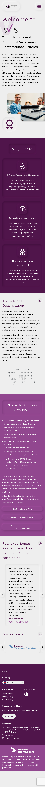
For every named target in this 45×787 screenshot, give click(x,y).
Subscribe (9, 716)
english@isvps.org (12, 738)
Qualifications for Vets (22, 509)
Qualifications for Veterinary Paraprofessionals (22, 527)
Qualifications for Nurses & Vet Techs (23, 517)
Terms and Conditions (11, 693)
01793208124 (10, 735)
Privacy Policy (7, 697)
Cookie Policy (7, 700)
